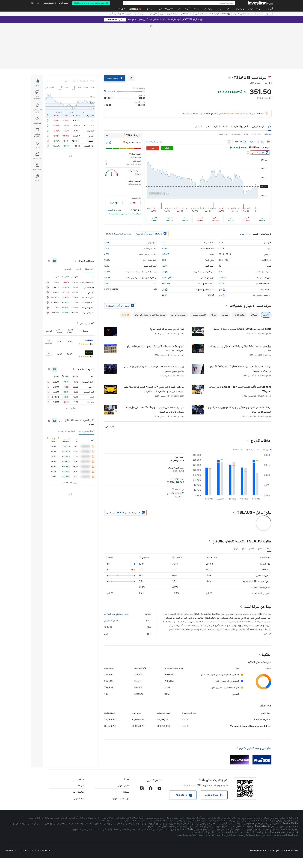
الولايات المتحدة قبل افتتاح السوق (207, 14)
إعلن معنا (80, 785)
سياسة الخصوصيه (27, 850)
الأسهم (268, 13)
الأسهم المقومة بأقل (117, 14)
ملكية (246, 134)
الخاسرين (68, 269)
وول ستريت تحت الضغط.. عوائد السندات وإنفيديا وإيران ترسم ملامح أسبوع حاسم (154, 368)
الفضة (92, 120)
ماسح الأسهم (150, 9)
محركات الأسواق (86, 260)
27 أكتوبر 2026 (168, 277)
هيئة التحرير (79, 798)
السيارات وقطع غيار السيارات (116, 614)
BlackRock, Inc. (261, 719)
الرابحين (78, 269)
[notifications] (38, 2)
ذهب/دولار (90, 115)
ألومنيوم (91, 141)
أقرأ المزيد (267, 633)
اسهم (67, 80)
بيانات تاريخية (235, 134)
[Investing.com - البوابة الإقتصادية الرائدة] (260, 3)
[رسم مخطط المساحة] (262, 141)
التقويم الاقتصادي (166, 9)
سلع (74, 80)
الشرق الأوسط (152, 14)
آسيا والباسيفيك (139, 14)
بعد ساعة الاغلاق (186, 14)
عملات (91, 80)
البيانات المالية (221, 126)
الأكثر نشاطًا (89, 269)
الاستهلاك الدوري (111, 620)
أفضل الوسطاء (87, 323)
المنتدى (198, 126)
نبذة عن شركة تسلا (257, 606)
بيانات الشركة (256, 134)
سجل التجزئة (222, 134)
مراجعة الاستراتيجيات (190, 113)
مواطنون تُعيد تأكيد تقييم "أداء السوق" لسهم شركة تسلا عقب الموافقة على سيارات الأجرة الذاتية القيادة (154, 389)
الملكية (266, 654)
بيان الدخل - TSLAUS (254, 512)
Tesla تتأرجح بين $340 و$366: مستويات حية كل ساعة (242, 328)
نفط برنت (90, 130)
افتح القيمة (111, 91)
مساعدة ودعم (78, 791)
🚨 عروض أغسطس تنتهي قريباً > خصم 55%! (91, 3)
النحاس (91, 135)
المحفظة (126, 791)
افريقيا (128, 14)
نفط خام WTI (88, 125)
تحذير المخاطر (10, 850)
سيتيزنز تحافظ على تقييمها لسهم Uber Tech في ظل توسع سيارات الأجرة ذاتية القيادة (154, 409)
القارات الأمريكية (172, 14)
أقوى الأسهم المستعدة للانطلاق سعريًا (79, 421)
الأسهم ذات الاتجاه (85, 369)
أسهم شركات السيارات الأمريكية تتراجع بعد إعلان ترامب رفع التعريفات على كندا (155, 348)
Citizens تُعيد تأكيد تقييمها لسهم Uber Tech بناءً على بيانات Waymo (240, 389)
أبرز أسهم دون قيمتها (86, 431)
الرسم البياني (258, 126)
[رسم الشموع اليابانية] (268, 141)
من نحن (81, 778)
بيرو (106, 633)
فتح (207, 593)
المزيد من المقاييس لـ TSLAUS (117, 233)
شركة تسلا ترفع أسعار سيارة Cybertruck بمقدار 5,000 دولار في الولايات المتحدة (240, 368)
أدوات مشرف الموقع (121, 798)
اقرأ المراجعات (48, 341)
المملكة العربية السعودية (241, 14)
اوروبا (161, 14)
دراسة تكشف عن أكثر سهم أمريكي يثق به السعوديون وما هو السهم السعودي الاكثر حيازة (239, 409)
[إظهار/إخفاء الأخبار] (229, 141)
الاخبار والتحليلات (239, 126)
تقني (208, 126)
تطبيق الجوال (123, 785)
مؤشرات (83, 80)
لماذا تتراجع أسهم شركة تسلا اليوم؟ (167, 328)
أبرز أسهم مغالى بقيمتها (66, 431)
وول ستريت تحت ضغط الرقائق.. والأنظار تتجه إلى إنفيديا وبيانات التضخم (240, 348)
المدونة (126, 778)
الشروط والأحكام (44, 850)
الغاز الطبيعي (89, 146)
